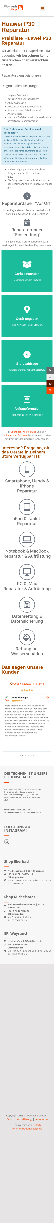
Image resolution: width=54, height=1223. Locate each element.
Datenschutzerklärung (19, 1119)
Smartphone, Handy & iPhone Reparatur (27, 485)
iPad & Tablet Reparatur (27, 521)
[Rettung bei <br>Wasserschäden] (27, 637)
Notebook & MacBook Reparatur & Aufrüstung (27, 553)
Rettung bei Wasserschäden (27, 651)
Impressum (41, 1119)
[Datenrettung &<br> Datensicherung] (27, 605)
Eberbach (16, 431)
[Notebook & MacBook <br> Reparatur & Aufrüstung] (27, 539)
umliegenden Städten (15, 435)
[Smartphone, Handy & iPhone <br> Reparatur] (27, 469)
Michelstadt (29, 431)
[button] (42, 8)
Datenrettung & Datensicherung (27, 619)
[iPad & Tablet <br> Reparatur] (27, 507)
